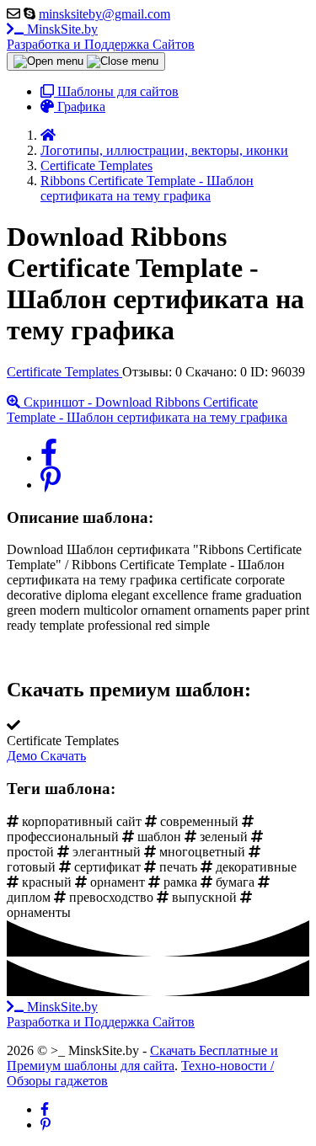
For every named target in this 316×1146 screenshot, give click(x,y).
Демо (23, 756)
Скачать (63, 756)
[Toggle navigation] (86, 61)
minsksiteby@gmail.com (104, 14)
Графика (79, 106)
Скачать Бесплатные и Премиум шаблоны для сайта (142, 1058)
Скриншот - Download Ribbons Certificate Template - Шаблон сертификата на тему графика (147, 409)
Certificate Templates (64, 372)
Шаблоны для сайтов (116, 91)
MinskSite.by (101, 36)
